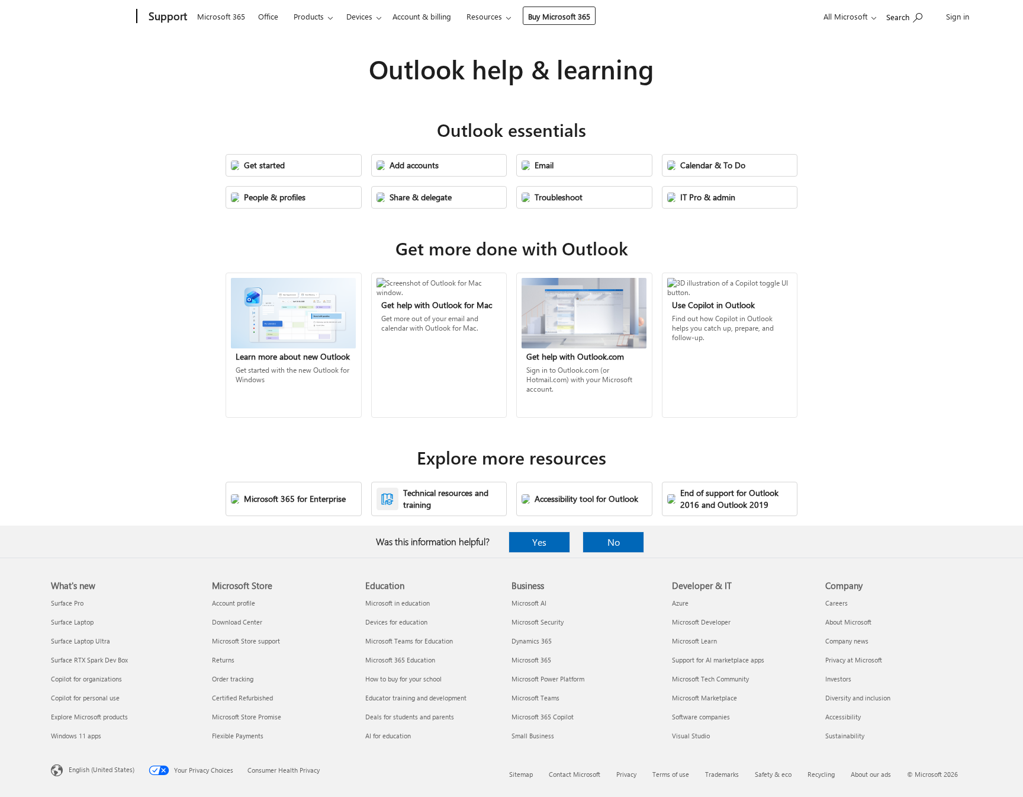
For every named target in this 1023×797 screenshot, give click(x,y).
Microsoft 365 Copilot (542, 716)
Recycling (821, 774)
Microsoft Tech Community (710, 678)
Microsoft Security (537, 621)
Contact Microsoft (574, 774)
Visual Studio (691, 735)
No (613, 542)
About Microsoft (848, 621)
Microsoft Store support (246, 640)
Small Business (532, 735)
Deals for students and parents (409, 716)
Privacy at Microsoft (853, 659)
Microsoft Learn (694, 640)
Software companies (701, 716)
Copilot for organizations (86, 678)
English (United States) (101, 769)
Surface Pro (67, 602)
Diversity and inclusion (857, 697)
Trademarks (722, 774)
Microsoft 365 (221, 16)
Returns (223, 659)
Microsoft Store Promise (246, 716)
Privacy (626, 774)
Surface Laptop (72, 621)
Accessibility (843, 716)
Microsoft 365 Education (400, 659)
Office (268, 16)
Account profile (233, 602)
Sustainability (844, 735)
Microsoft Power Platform (547, 678)
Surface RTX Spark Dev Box (89, 659)
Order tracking (232, 678)
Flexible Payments (237, 735)
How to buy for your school (403, 678)
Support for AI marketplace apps (718, 659)
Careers (836, 602)
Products (309, 16)
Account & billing (422, 16)
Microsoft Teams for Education (409, 640)
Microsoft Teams (535, 697)
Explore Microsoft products (89, 716)
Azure (680, 602)
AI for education (388, 735)
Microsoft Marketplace (704, 697)
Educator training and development (416, 697)
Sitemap (521, 774)
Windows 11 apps (76, 735)
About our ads (871, 774)
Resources (484, 16)
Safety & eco (773, 774)
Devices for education (396, 621)
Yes (539, 542)
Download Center (237, 621)
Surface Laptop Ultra (80, 640)
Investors (838, 678)
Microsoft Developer (701, 621)
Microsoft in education (397, 602)
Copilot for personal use (85, 697)
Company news (846, 640)
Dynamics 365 (531, 640)
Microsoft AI (528, 602)
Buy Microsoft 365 (559, 16)
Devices (359, 16)
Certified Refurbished (242, 697)
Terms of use (670, 774)
